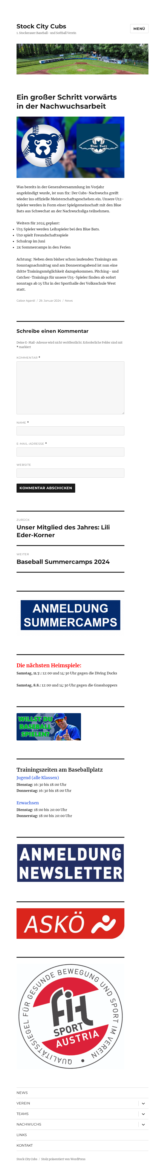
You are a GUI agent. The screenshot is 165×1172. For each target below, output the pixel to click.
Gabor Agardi (26, 300)
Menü (139, 29)
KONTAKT (25, 1145)
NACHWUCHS (29, 1124)
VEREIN (23, 1103)
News (69, 300)
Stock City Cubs (41, 26)
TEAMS (23, 1114)
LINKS (22, 1135)
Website (24, 464)
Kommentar (28, 357)
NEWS (22, 1093)
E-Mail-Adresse (32, 444)
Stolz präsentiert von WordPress (63, 1159)
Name (23, 422)
